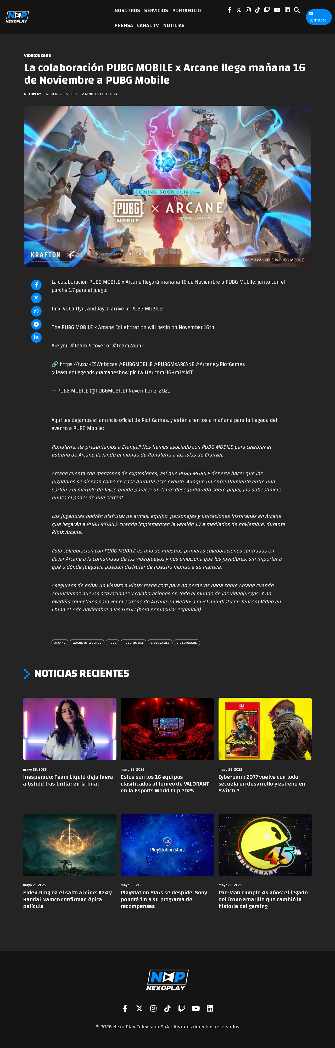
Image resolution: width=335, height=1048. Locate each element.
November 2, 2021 (149, 391)
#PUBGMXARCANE (174, 364)
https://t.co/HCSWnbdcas (89, 364)
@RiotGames (230, 364)
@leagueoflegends (73, 373)
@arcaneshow (112, 373)
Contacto (318, 20)
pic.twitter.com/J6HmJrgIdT (161, 373)
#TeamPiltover (87, 346)
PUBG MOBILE (133, 643)
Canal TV (148, 25)
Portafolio (186, 10)
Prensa (123, 25)
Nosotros (127, 10)
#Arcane (206, 364)
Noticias (174, 25)
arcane (59, 643)
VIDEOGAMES (160, 643)
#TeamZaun (126, 346)
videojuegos (187, 643)
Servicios (156, 10)
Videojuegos (37, 56)
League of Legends (87, 643)
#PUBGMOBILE (136, 364)
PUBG (112, 643)
